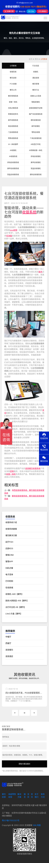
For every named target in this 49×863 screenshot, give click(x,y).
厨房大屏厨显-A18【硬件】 (17, 600)
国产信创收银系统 (35, 114)
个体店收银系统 (36, 138)
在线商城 (9, 587)
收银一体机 (13, 102)
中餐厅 (8, 637)
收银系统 (13, 72)
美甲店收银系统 (13, 168)
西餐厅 (8, 643)
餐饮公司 (13, 90)
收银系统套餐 (11, 529)
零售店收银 (36, 132)
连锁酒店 (9, 656)
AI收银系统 (13, 156)
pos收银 (13, 230)
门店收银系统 (13, 132)
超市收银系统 (13, 120)
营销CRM (9, 555)
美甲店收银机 (36, 162)
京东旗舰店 (42, 11)
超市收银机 (36, 126)
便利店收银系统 (36, 174)
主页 (30, 59)
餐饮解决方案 (11, 535)
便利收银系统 (36, 120)
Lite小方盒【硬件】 (13, 613)
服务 (40, 272)
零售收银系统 (13, 138)
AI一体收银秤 (13, 144)
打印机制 (9, 581)
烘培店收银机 (36, 156)
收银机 (35, 72)
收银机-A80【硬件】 (14, 594)
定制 (12, 471)
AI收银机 (13, 150)
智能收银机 (36, 102)
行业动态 (35, 66)
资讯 (36, 59)
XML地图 (37, 825)
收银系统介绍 (11, 522)
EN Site (31, 11)
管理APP (9, 561)
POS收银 (13, 84)
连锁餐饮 (9, 650)
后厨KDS (9, 548)
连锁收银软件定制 (35, 108)
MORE (24, 713)
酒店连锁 (35, 78)
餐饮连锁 (13, 78)
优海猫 (9, 236)
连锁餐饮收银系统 (32, 468)
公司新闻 (43, 59)
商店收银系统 (13, 126)
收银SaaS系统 (35, 96)
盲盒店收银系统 (13, 174)
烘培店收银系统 (13, 162)
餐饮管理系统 (13, 96)
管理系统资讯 (13, 114)
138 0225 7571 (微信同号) (33, 6)
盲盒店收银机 (36, 168)
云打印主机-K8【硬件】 (15, 607)
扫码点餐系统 (13, 108)
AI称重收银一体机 (35, 150)
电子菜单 (9, 574)
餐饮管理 (35, 84)
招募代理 (10, 11)
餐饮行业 (35, 90)
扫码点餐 (9, 568)
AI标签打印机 (36, 144)
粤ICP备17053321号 (10, 820)
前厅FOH (9, 542)
